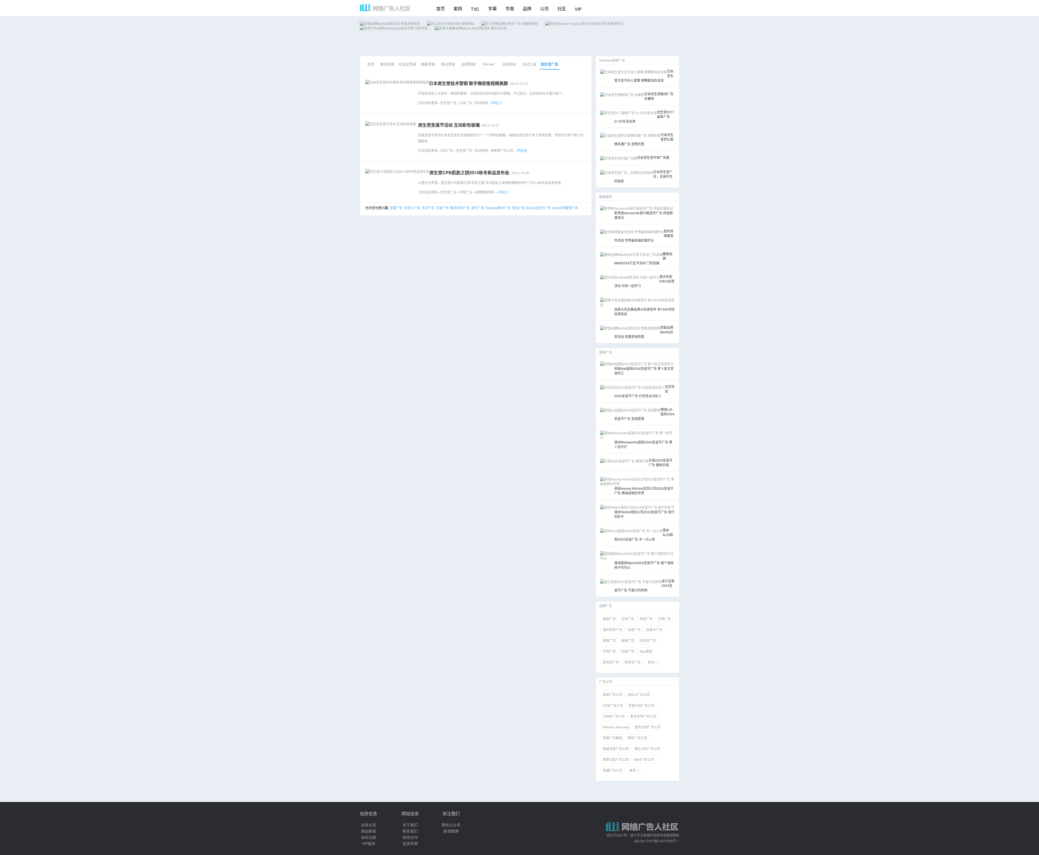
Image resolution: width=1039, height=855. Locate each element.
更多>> (652, 662)
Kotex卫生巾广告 (538, 207)
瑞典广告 (627, 640)
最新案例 (605, 196)
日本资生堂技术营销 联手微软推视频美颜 (468, 83)
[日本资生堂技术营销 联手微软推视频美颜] (397, 82)
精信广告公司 (637, 737)
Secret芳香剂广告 (565, 207)
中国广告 (465, 192)
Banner (488, 64)
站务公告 (368, 824)
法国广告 (634, 629)
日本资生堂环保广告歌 (653, 157)
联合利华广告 (460, 207)
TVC (475, 9)
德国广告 (609, 640)
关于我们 (410, 824)
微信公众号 (451, 824)
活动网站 (509, 64)
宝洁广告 (518, 207)
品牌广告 (605, 605)
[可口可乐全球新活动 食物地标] (450, 23)
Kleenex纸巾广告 (498, 207)
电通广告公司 (612, 770)
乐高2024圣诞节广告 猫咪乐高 (660, 462)
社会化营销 (407, 64)
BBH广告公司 (644, 759)
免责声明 (410, 843)
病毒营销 (428, 64)
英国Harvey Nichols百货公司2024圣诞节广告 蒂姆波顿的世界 (643, 490)
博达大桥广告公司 (647, 748)
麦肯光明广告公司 (643, 716)
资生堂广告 (549, 64)
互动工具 (529, 64)
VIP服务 (368, 843)
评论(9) (522, 150)
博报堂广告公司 (502, 150)
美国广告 (609, 618)
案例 (457, 8)
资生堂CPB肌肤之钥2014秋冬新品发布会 (469, 172)
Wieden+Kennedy (616, 727)
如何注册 (368, 837)
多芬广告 (428, 207)
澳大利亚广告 (612, 629)
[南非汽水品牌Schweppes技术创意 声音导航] (394, 28)
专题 (509, 8)
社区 (561, 8)
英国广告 (646, 618)
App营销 (646, 651)
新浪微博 (451, 831)
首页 (440, 8)
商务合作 (410, 837)
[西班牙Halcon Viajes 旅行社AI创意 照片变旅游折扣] (584, 23)
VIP (578, 9)
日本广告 (465, 102)
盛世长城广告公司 (648, 727)
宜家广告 (396, 207)
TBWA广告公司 (614, 716)
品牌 (527, 8)
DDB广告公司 (613, 705)
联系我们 (410, 831)
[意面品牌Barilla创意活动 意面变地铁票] (390, 23)
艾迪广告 (442, 207)
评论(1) (496, 102)
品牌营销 (468, 64)
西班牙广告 (632, 662)
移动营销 (448, 64)
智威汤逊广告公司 (616, 748)
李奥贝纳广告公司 (641, 705)
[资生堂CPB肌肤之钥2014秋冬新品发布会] (397, 171)
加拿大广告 (654, 629)
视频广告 (605, 352)
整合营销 (387, 64)
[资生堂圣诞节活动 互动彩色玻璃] (390, 123)
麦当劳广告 (611, 662)
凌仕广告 (477, 207)
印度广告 (627, 651)
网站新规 (368, 831)
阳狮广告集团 (612, 737)
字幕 (492, 8)
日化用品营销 (428, 102)
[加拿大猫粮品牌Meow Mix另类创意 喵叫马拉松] (471, 28)
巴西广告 (664, 618)
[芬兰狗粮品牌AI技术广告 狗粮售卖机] (509, 23)
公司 (544, 8)
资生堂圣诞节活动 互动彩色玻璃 (449, 125)
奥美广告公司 (612, 694)
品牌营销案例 (484, 192)
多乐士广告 (412, 207)
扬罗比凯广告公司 (616, 759)
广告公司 (605, 681)
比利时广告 (648, 640)
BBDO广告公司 (639, 694)
